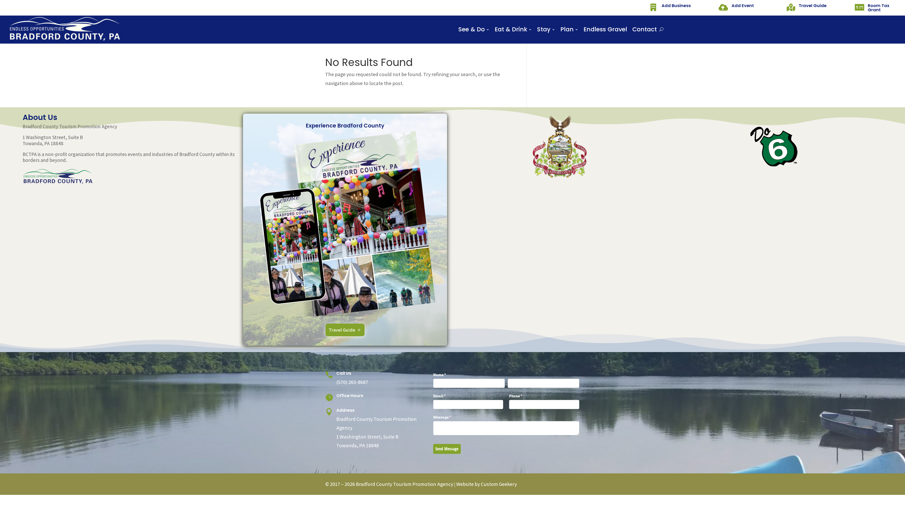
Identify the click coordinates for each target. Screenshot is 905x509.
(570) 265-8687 (352, 382)
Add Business (676, 5)
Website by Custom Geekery (486, 484)
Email (447, 396)
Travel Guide (813, 5)
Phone (523, 396)
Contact (644, 30)
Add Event (743, 5)
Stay (544, 30)
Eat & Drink (511, 30)
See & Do (471, 30)
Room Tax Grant (878, 8)
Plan (567, 30)
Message (450, 417)
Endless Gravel (605, 30)
